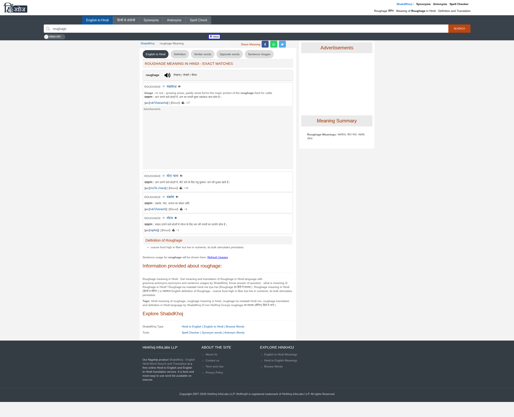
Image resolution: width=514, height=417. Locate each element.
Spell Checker (459, 4)
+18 (185, 187)
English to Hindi (97, 20)
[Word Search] (48, 29)
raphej (154, 230)
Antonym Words (234, 332)
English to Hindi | (215, 326)
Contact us (212, 360)
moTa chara (157, 188)
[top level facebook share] (265, 44)
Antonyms (440, 4)
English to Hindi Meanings (280, 354)
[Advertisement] (218, 141)
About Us (211, 354)
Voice (215, 36)
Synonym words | (213, 332)
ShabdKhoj (404, 4)
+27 (187, 102)
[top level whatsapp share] (273, 44)
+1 (177, 230)
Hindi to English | (193, 326)
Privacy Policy (214, 372)
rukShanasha (158, 103)
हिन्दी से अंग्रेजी (126, 20)
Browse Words (235, 326)
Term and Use (214, 366)
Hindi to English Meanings (280, 360)
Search (459, 28)
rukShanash (158, 209)
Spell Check (198, 20)
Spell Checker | (192, 332)
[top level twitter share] (282, 44)
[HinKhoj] (15, 7)
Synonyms (423, 4)
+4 (185, 208)
